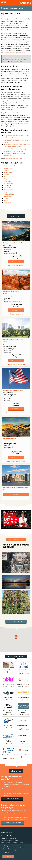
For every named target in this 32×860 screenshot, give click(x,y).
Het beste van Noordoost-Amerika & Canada (14, 341)
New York (12, 103)
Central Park (21, 72)
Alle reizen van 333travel (16, 314)
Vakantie (6, 170)
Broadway (13, 72)
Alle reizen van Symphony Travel (16, 364)
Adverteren (4, 838)
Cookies (22, 842)
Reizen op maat (8, 177)
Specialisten (7, 203)
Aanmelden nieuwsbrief (12, 799)
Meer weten (6, 852)
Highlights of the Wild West (11, 291)
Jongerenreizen (8, 192)
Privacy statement (5, 842)
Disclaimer (14, 842)
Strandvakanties (8, 183)
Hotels (6, 200)
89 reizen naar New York (15, 59)
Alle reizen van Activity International (16, 413)
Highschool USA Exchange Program (13, 390)
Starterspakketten (9, 194)
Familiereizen (8, 185)
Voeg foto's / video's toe (16, 540)
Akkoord (8, 856)
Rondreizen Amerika (10, 166)
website (12, 672)
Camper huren (8, 168)
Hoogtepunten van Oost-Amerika (13, 243)
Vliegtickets (7, 179)
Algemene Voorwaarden (7, 840)
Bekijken (16, 494)
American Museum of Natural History (14, 53)
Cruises (6, 198)
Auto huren (7, 181)
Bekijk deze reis (16, 262)
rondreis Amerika (17, 61)
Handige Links (12, 838)
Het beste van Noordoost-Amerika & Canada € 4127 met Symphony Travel (17, 145)
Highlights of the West (9, 439)
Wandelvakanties (9, 190)
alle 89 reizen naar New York (13, 159)
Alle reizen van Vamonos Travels (16, 461)
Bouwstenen (7, 196)
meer (4, 672)
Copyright (17, 840)
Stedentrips (7, 187)
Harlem (15, 126)
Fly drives (6, 174)
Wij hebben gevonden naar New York (15, 488)
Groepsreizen (8, 172)
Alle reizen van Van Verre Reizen (16, 265)
